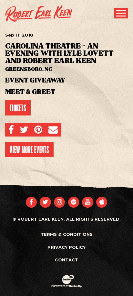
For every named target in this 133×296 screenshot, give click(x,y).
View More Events (29, 149)
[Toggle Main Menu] (121, 13)
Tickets (18, 108)
